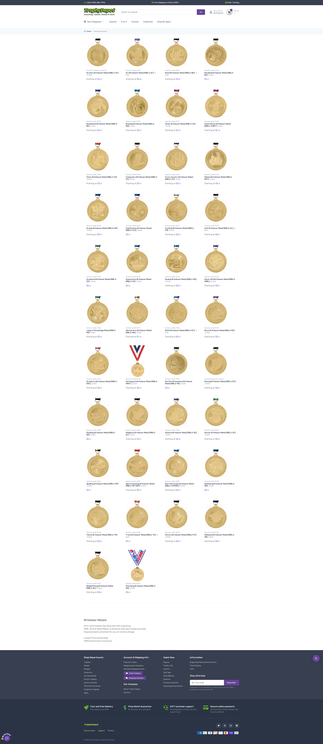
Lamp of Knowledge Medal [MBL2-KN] (101, 331)
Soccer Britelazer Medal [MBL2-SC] (220, 434)
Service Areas (89, 731)
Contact (127, 692)
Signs (86, 693)
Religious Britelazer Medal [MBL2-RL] (141, 434)
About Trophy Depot (132, 689)
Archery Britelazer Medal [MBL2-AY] (102, 74)
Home (88, 31)
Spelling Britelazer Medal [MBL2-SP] (102, 485)
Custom (135, 22)
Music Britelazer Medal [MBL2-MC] (219, 331)
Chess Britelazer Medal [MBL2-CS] (101, 178)
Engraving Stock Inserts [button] (173, 686)
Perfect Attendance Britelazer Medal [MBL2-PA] (178, 382)
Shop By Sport (164, 22)
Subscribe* (231, 682)
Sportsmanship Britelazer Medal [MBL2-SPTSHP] (140, 485)
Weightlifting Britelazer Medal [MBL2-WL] (99, 587)
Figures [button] (166, 662)
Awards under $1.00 (133, 70)
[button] (316, 658)
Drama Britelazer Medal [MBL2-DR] (101, 229)
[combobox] (158, 12)
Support (101, 731)
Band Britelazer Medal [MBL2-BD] (181, 74)
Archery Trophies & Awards (96, 70)
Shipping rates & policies (133, 666)
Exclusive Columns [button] (171, 683)
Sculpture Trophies (91, 689)
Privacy (111, 731)
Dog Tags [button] (167, 672)
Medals (86, 666)
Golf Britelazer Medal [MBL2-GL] (219, 229)
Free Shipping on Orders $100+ (166, 3)
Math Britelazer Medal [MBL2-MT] (181, 331)
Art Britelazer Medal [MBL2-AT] (141, 74)
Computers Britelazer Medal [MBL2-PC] (142, 178)
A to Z (124, 22)
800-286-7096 (98, 3)
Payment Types (130, 662)
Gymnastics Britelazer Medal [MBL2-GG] (138, 280)
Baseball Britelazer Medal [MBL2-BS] (219, 74)
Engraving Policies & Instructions (203, 662)
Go (201, 12)
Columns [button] (166, 679)
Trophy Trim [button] (168, 666)
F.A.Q (192, 669)
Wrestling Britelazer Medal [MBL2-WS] (141, 587)
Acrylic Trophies (90, 679)
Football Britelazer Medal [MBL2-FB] (179, 229)
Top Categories (94, 22)
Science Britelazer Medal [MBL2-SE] (181, 434)
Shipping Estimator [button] (136, 678)
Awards (112, 22)
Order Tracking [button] (233, 3)
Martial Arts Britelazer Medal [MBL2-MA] (139, 331)
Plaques (87, 669)
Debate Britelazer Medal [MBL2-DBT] (218, 178)
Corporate (148, 22)
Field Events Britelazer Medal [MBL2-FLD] (139, 229)
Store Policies (195, 666)
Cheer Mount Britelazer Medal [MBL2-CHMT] (217, 125)
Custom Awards (90, 683)
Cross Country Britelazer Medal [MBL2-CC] (179, 178)
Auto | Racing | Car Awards (214, 379)
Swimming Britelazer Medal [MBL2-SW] (219, 485)
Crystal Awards (90, 676)
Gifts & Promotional (92, 686)
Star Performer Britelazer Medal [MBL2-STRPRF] (179, 485)
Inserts (166, 669)
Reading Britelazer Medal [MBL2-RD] (101, 434)
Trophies (87, 662)
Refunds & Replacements (134, 669)
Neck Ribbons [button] (168, 676)
